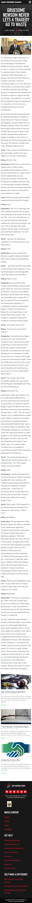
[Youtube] (14, 791)
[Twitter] (10, 791)
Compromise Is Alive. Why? (10, 760)
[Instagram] (17, 791)
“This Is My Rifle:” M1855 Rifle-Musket (15, 727)
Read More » (4, 705)
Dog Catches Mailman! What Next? (13, 692)
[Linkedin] (21, 791)
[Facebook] (6, 791)
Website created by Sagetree (16, 901)
